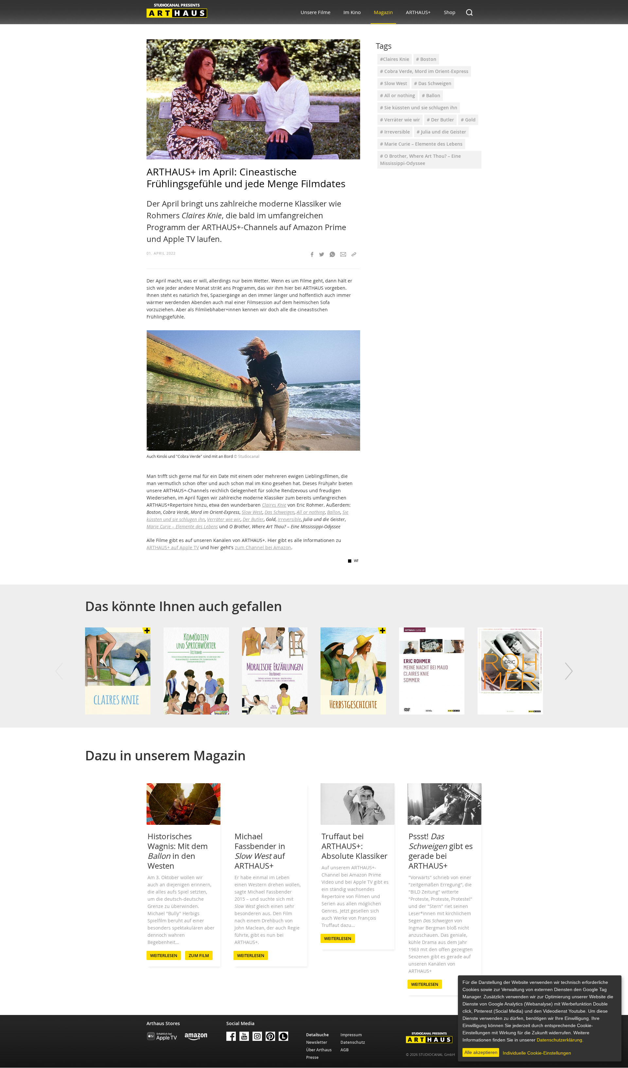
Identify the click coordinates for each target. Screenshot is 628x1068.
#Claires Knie (394, 59)
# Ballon (431, 95)
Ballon (333, 512)
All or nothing (311, 512)
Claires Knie (274, 505)
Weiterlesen (163, 955)
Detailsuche (317, 1034)
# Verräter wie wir (400, 120)
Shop (449, 12)
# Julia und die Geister (441, 132)
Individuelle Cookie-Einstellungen (537, 1053)
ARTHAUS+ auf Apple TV (173, 547)
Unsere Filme (315, 12)
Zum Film (199, 955)
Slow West (252, 512)
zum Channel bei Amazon (263, 547)
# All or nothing (397, 95)
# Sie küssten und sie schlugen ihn (418, 107)
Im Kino (352, 12)
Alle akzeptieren (480, 1052)
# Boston (426, 59)
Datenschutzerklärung (559, 1039)
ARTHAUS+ (418, 12)
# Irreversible (395, 132)
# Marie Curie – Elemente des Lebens (421, 144)
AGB (344, 1049)
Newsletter (316, 1042)
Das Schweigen (279, 512)
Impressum (351, 1034)
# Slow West (393, 83)
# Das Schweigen (432, 83)
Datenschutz (352, 1042)
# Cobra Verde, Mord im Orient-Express (424, 71)
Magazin (383, 12)
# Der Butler (440, 120)
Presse (312, 1057)
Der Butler (253, 519)
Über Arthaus (319, 1049)
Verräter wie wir (223, 519)
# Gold (468, 120)
